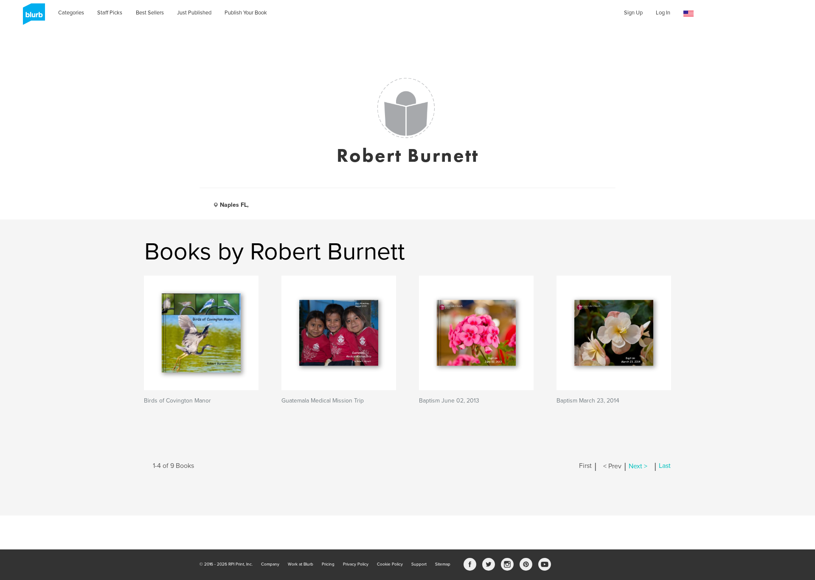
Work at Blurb (300, 564)
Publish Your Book (246, 12)
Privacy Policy (355, 564)
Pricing (328, 564)
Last (665, 466)
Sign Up (633, 12)
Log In (663, 12)
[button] (688, 13)
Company (270, 564)
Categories (71, 12)
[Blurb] (31, 17)
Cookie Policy (390, 564)
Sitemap (442, 564)
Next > (638, 466)
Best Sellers (150, 12)
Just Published (194, 12)
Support (419, 564)
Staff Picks (109, 12)
